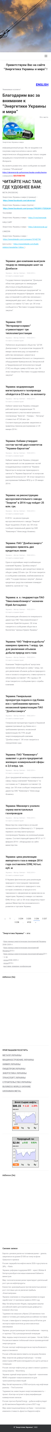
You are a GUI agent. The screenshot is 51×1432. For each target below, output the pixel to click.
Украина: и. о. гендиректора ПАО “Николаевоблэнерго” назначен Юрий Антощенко (25, 601)
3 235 (28, 919)
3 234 (21, 919)
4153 (29, 922)
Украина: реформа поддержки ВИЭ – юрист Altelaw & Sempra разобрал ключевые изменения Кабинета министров (24, 1273)
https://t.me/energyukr (37, 218)
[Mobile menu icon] (46, 56)
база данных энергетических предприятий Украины (24, 941)
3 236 (36, 919)
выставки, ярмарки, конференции (17, 966)
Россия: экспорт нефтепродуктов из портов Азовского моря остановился (24, 1348)
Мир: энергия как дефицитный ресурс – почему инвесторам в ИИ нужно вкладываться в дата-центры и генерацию (25, 1361)
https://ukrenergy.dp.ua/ (37, 227)
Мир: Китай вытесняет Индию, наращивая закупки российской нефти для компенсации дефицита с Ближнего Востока (23, 1307)
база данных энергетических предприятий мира (23, 954)
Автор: (19, 273)
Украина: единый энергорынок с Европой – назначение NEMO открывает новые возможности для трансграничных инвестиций (25, 1378)
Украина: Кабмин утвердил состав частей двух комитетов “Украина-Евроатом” (24, 445)
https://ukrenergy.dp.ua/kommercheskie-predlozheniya (24, 172)
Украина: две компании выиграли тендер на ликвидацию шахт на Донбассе (25, 265)
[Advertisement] (25, 25)
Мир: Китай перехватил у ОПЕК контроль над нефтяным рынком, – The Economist (25, 1386)
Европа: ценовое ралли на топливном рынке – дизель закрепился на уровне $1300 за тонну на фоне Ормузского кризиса (24, 1256)
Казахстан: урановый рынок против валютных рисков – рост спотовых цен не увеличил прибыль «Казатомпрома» (25, 1290)
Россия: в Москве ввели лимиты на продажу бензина (24, 1354)
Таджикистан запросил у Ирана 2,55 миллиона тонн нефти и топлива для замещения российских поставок (24, 1315)
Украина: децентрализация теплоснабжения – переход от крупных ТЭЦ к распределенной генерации (25, 1332)
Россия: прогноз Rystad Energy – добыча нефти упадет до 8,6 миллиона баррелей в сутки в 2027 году (24, 1402)
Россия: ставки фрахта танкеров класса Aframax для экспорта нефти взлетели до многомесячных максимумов (24, 1324)
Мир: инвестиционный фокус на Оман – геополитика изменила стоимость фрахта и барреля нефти (23, 1409)
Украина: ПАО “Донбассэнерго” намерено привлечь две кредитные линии (24, 547)
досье (5, 960)
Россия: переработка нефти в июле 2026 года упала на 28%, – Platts (24, 1264)
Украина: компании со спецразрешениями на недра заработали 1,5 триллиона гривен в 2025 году (23, 1298)
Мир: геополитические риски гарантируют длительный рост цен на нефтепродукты (24, 1281)
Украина (9, 273)
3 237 (44, 919)
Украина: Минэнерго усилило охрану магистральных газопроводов (23, 809)
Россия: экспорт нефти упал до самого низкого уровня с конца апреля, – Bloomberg (25, 1369)
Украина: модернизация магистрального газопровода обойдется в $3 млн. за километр (25, 390)
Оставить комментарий (15, 276)
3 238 (17, 922)
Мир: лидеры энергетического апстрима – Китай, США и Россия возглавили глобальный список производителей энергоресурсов (25, 1340)
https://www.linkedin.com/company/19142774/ (22, 239)
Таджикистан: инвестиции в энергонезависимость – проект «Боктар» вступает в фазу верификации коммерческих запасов (24, 1394)
